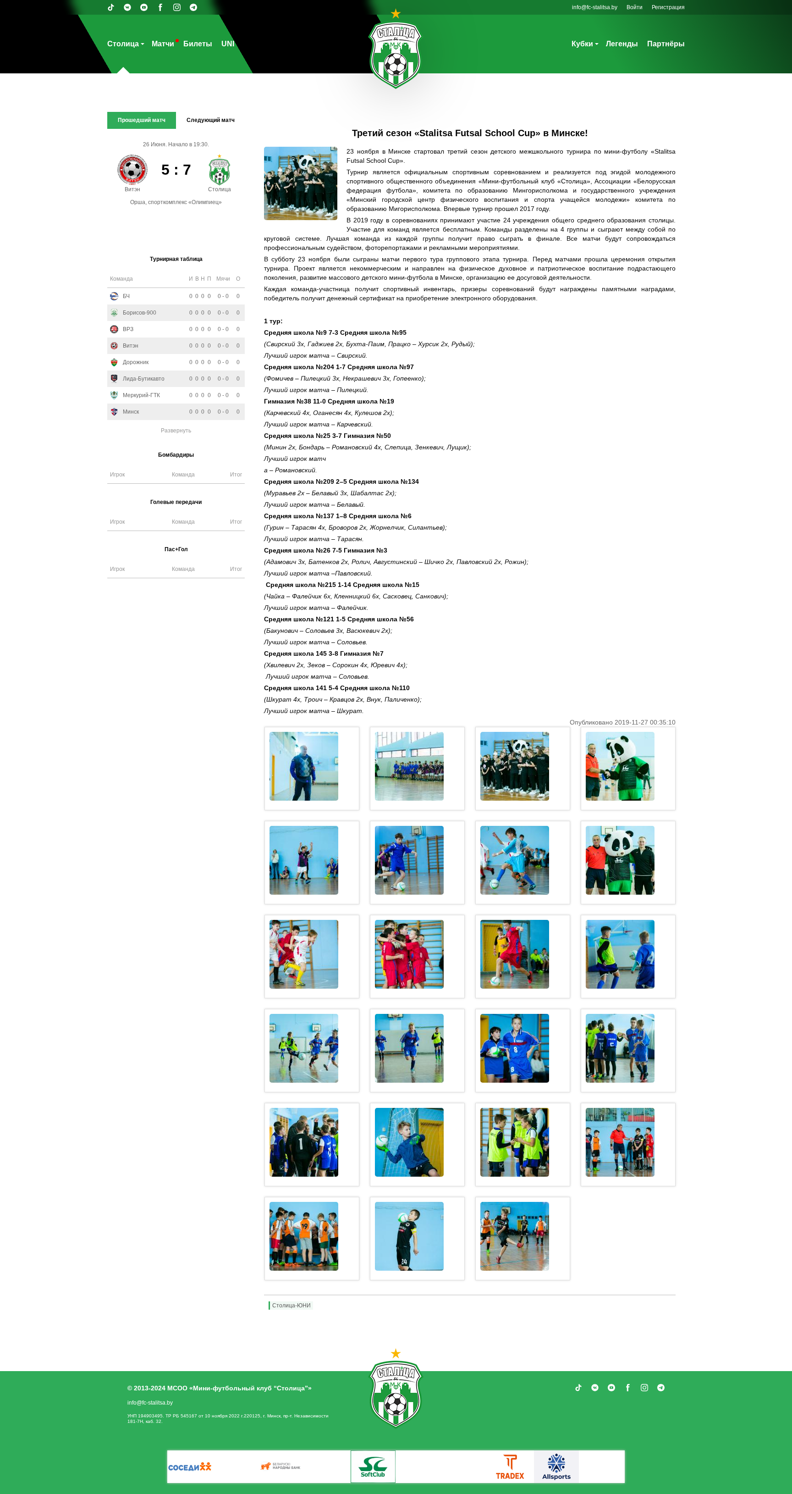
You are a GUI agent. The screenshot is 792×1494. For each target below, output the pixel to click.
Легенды (622, 44)
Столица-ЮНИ (291, 1305)
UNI (227, 44)
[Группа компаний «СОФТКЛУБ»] (186, 1466)
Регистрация (668, 7)
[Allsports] (369, 1466)
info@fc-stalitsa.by (594, 7)
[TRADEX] (323, 1466)
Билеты (197, 44)
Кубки (582, 44)
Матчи (163, 44)
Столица (123, 44)
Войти (635, 7)
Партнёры (666, 44)
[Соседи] (506, 1466)
